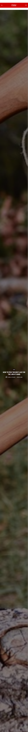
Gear (14, 369)
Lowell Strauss (11, 377)
